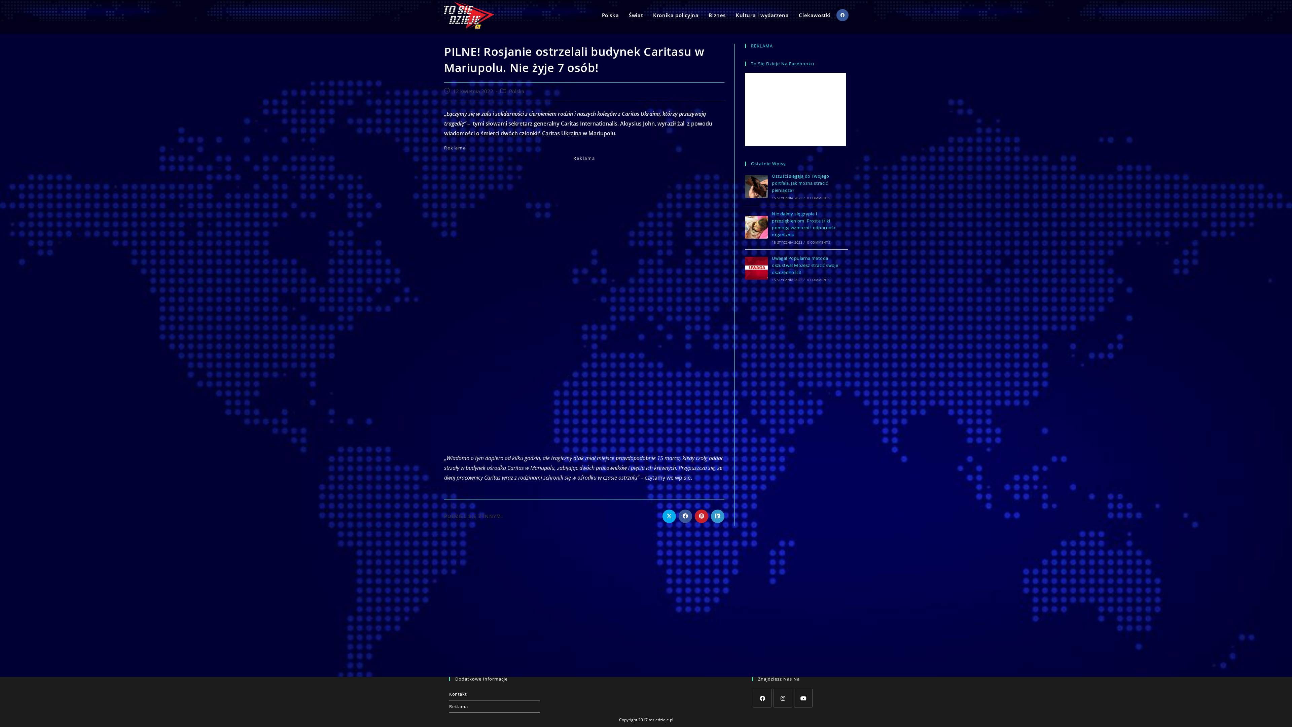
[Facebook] (762, 698)
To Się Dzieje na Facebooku (782, 64)
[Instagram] (783, 698)
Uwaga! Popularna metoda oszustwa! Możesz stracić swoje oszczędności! (805, 265)
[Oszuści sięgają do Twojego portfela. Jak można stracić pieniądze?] (756, 186)
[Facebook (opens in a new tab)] (842, 15)
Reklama (458, 706)
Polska (516, 91)
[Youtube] (803, 698)
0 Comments (818, 198)
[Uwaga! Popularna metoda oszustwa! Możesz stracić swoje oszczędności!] (756, 268)
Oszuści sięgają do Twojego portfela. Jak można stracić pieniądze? (800, 183)
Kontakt (458, 694)
